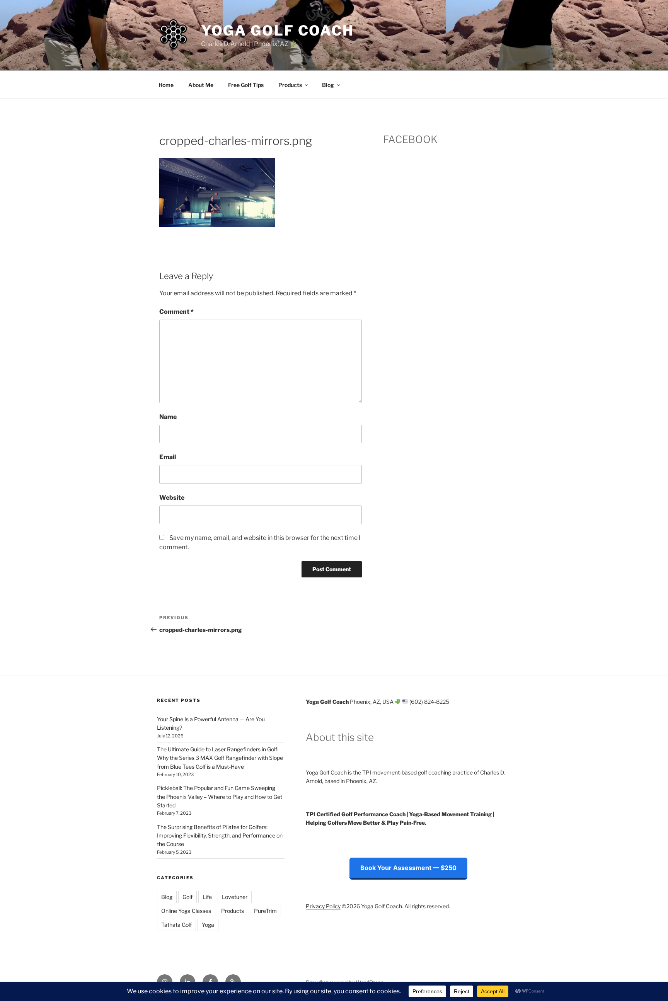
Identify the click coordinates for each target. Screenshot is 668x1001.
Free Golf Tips (246, 85)
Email (167, 457)
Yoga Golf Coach (277, 30)
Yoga (208, 924)
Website (171, 497)
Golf (187, 897)
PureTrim (265, 910)
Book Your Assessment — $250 (408, 868)
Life (207, 897)
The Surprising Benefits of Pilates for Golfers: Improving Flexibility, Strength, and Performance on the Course (220, 836)
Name (168, 416)
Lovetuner (234, 897)
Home (166, 85)
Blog (328, 85)
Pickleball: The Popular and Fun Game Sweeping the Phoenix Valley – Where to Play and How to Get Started (219, 797)
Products (290, 85)
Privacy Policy (323, 906)
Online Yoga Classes (186, 910)
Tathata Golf (176, 924)
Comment (176, 311)
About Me (200, 85)
